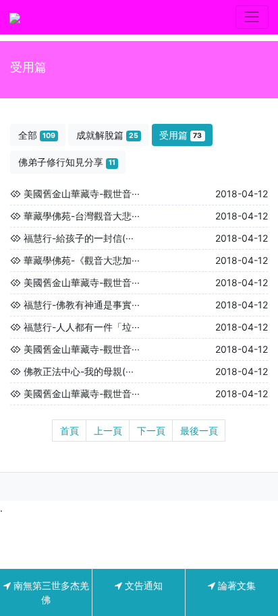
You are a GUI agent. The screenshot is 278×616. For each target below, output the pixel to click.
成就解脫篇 (107, 135)
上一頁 (108, 430)
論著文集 (235, 585)
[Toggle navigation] (252, 17)
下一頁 (151, 430)
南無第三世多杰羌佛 (50, 592)
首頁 (69, 430)
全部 (36, 135)
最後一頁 (199, 430)
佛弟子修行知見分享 (66, 162)
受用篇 (180, 135)
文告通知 (142, 585)
